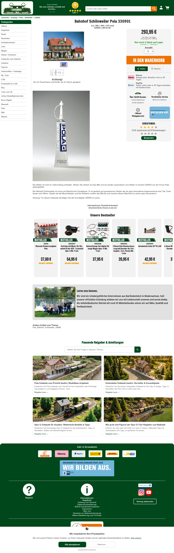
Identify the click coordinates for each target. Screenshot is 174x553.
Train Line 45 (6, 92)
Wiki (3, 112)
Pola (21, 18)
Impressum (87, 509)
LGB (3, 79)
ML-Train (5, 75)
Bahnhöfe (28, 18)
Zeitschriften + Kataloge (11, 71)
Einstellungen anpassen (87, 550)
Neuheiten (5, 38)
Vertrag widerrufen (144, 501)
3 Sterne (149, 134)
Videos (4, 26)
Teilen (143, 69)
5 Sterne (155, 134)
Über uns (87, 511)
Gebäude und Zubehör (11, 59)
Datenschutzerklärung (86, 504)
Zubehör (4, 63)
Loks (3, 46)
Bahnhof (40, 327)
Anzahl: (149, 48)
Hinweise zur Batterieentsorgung (87, 513)
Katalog (14, 18)
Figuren (4, 67)
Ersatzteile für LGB (9, 84)
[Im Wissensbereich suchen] (137, 350)
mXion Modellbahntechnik (12, 96)
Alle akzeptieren (72, 544)
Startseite (5, 18)
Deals (3, 34)
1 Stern (142, 134)
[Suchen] (154, 8)
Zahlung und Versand (87, 502)
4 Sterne (152, 134)
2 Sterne (145, 134)
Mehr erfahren (136, 538)
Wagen (4, 51)
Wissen (4, 117)
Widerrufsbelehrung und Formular (87, 515)
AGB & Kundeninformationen (87, 507)
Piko (3, 88)
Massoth (4, 104)
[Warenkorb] (168, 7)
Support (29, 498)
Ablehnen (101, 544)
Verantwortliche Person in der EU (102, 207)
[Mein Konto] (161, 7)
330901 (37, 18)
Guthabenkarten (8, 42)
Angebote (5, 30)
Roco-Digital (6, 100)
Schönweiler (49, 327)
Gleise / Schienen (8, 55)
